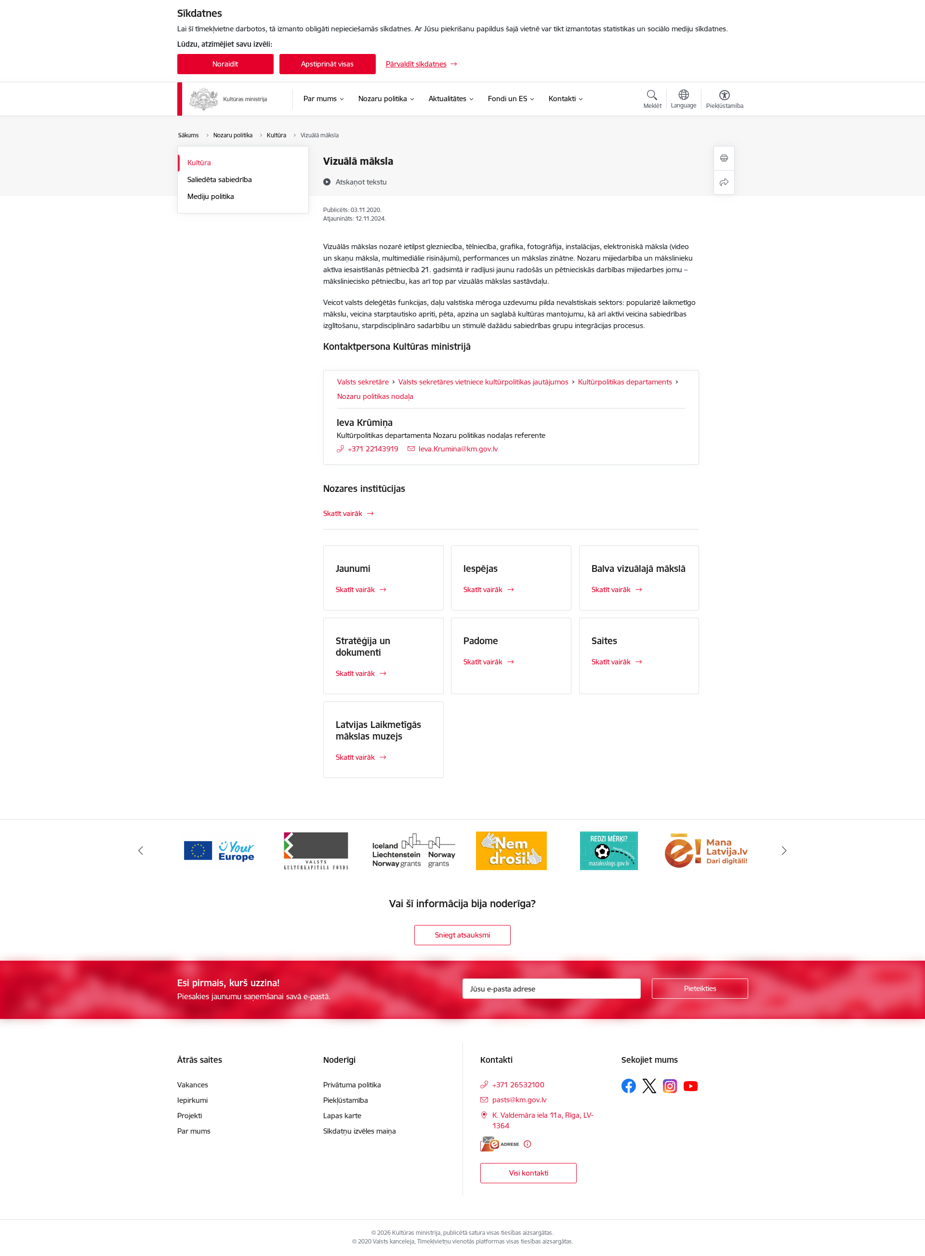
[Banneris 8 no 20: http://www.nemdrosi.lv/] (511, 850)
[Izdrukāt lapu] (724, 158)
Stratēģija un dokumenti (363, 646)
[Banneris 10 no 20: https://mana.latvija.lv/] (706, 850)
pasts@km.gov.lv (519, 1099)
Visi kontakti (528, 1172)
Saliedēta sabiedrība (219, 179)
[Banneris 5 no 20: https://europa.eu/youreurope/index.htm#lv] (218, 850)
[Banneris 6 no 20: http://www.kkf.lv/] (316, 850)
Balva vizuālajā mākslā (639, 568)
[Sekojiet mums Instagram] (670, 1086)
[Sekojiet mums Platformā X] (649, 1086)
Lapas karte (342, 1115)
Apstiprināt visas (327, 63)
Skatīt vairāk (342, 513)
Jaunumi (353, 568)
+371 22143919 (373, 448)
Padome (480, 641)
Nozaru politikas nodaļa (375, 396)
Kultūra (199, 162)
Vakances (192, 1084)
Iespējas (480, 568)
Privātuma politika (352, 1084)
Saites (604, 641)
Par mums (194, 1131)
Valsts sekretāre (363, 381)
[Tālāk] (784, 851)
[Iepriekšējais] (140, 851)
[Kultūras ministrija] (228, 99)
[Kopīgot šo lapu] (724, 182)
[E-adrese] (499, 1144)
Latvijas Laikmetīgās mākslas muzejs (378, 730)
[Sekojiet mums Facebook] (628, 1086)
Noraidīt (225, 63)
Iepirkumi (192, 1100)
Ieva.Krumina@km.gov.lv (458, 448)
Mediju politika (210, 196)
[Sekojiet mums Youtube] (691, 1085)
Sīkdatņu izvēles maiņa (359, 1131)
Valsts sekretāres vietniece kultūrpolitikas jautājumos (483, 381)
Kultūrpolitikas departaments (625, 381)
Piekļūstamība (345, 1100)
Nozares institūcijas (364, 488)
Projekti (189, 1115)
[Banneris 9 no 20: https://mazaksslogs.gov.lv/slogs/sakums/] (609, 850)
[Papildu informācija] (527, 1144)
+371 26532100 (518, 1084)
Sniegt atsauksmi (462, 934)
